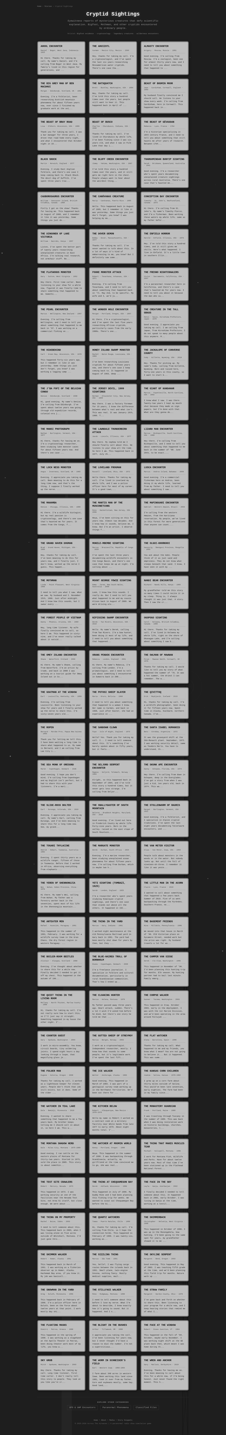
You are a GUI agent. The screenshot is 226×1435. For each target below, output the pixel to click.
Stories (48, 6)
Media (112, 1420)
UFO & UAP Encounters (82, 1407)
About (103, 1420)
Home (39, 6)
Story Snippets (125, 1420)
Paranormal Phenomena (116, 1407)
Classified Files (146, 1407)
